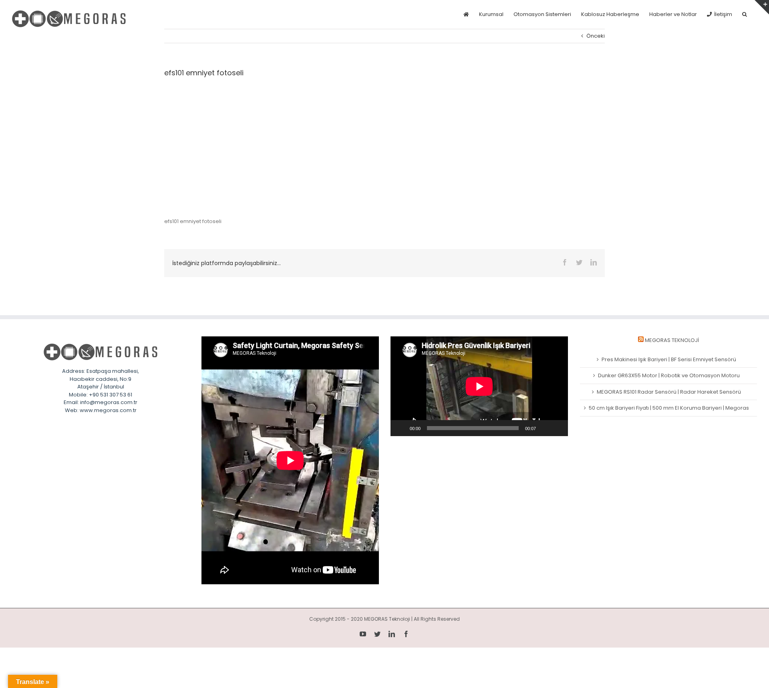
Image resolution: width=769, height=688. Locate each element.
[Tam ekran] (558, 428)
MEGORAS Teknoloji (672, 340)
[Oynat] (401, 428)
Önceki (595, 36)
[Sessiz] (545, 428)
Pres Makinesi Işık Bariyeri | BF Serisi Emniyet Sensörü (669, 359)
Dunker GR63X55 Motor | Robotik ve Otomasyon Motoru (669, 375)
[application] (479, 386)
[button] (744, 14)
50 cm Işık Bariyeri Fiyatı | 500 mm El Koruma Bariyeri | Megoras (669, 408)
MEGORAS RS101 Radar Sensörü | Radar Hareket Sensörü (669, 392)
